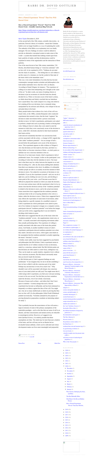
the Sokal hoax (67, 324)
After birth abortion (68, 129)
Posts (67, 105)
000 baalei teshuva (68, 120)
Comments (69, 109)
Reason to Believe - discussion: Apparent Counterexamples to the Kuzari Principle (73, 266)
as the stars (66, 136)
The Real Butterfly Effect (73, 396)
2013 (66, 425)
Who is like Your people (69, 342)
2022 (66, 361)
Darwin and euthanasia (69, 166)
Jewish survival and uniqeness (71, 200)
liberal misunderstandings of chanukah (73, 207)
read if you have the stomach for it (72, 262)
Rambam (65, 257)
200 (64, 123)
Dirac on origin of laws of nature (72, 171)
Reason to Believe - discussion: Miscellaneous (71, 280)
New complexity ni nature (70, 225)
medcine (65, 216)
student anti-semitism (69, 304)
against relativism (68, 131)
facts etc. (65, 175)
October (69, 373)
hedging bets (66, 184)
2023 (66, 358)
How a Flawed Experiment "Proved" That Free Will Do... (75, 404)
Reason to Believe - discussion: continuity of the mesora (71, 271)
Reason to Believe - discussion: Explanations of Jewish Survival (72, 276)
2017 (66, 415)
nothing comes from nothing (71, 241)
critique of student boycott (70, 164)
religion (65, 287)
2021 (66, 363)
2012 (66, 428)
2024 (66, 355)
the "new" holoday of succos (71, 306)
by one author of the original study (72, 150)
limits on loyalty (67, 213)
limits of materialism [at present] (72, 211)
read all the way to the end (70, 259)
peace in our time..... (68, 250)
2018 (66, 412)
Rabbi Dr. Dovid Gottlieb (52, 5)
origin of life (66, 248)
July (68, 381)
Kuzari (65, 205)
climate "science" (68, 154)
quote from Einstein (68, 255)
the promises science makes (70, 322)
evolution (66, 173)
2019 (66, 409)
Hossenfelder (66, 187)
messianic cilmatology (69, 220)
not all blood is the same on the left (72, 237)
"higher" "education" (69, 118)
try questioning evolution (70, 328)
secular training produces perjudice (72, 299)
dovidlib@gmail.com (69, 71)
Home (39, 343)
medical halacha (67, 218)
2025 (66, 353)
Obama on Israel (67, 243)
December (70, 368)
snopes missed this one (69, 301)
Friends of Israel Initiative (70, 180)
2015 (66, 420)
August (69, 379)
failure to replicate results (70, 177)
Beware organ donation (69, 145)
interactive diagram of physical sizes (73, 193)
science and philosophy (69, 292)
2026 (66, 350)
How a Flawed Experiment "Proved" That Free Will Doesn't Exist (37, 18)
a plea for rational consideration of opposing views (72, 126)
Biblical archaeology (69, 148)
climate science (67, 157)
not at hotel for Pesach (69, 239)
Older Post (57, 343)
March (69, 384)
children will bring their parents (72, 152)
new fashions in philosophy (70, 227)
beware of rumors (68, 143)
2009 (66, 436)
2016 (66, 417)
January (69, 389)
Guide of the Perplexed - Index (71, 182)
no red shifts (66, 234)
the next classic (67, 319)
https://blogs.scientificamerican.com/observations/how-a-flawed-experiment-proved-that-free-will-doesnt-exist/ (39, 31)
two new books (67, 331)
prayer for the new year (69, 253)
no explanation (67, 232)
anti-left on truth (67, 134)
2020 (66, 366)
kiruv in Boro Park (68, 202)
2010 (66, 433)
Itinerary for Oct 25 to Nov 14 (71, 198)
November (70, 371)
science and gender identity (70, 290)
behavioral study (67, 141)
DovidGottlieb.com (68, 79)
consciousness (67, 161)
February (69, 387)
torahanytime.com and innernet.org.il (73, 326)
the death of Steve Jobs (69, 308)
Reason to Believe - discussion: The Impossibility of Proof (73, 284)
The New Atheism (68, 317)
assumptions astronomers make (71, 138)
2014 (66, 422)
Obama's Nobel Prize (68, 246)
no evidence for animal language (72, 230)
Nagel (64, 223)
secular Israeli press (68, 297)
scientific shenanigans (69, 294)
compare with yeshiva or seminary (72, 159)
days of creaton (67, 168)
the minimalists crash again (70, 315)
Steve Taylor (22, 39)
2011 (66, 430)
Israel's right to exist (68, 196)
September (70, 376)
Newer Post (21, 343)
